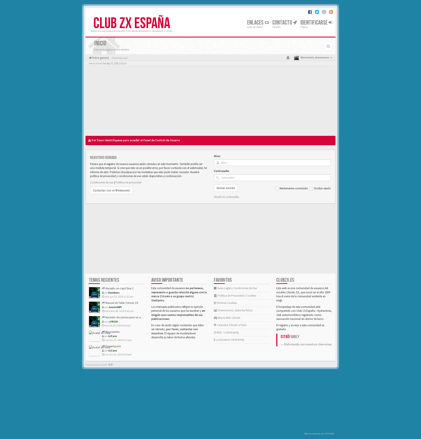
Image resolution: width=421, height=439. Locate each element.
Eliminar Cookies (226, 303)
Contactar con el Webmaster (111, 190)
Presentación (113, 346)
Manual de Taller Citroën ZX (121, 303)
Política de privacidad (128, 182)
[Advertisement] (210, 102)
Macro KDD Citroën (228, 318)
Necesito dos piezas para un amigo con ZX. (131, 317)
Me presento (112, 332)
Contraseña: (221, 171)
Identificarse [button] (314, 22)
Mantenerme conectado (294, 188)
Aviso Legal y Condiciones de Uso (237, 288)
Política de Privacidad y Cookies (236, 295)
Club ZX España (131, 23)
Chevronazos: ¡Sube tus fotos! (235, 310)
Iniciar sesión (226, 188)
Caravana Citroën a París (231, 325)
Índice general (100, 58)
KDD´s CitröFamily (227, 332)
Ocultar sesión (322, 188)
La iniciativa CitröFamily (229, 340)
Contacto (282, 22)
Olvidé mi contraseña (226, 197)
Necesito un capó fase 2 (119, 288)
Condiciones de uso (102, 182)
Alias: (217, 156)
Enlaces (255, 22)
